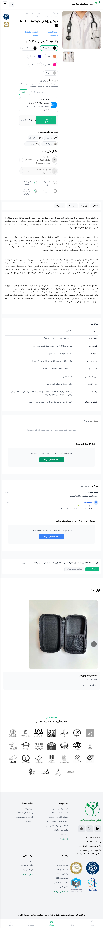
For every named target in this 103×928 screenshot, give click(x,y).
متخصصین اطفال (61, 878)
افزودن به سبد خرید (46, 120)
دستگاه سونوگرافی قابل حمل (57, 825)
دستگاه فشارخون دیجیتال (58, 817)
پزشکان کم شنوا (62, 873)
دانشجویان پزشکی (61, 882)
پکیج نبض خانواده (61, 830)
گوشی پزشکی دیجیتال (59, 813)
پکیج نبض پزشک (61, 834)
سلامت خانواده (62, 865)
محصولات (48, 13)
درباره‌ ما (30, 861)
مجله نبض (29, 821)
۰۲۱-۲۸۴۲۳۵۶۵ (92, 837)
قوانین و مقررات (27, 865)
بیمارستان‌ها (63, 861)
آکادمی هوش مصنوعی (24, 817)
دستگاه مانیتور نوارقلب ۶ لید (57, 821)
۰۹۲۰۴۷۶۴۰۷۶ (92, 842)
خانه (56, 13)
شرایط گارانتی (28, 869)
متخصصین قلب (62, 869)
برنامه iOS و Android (24, 813)
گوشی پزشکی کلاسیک (60, 808)
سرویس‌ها (29, 808)
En (12, 4)
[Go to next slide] (94, 644)
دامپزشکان (64, 886)
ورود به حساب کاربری (52, 459)
